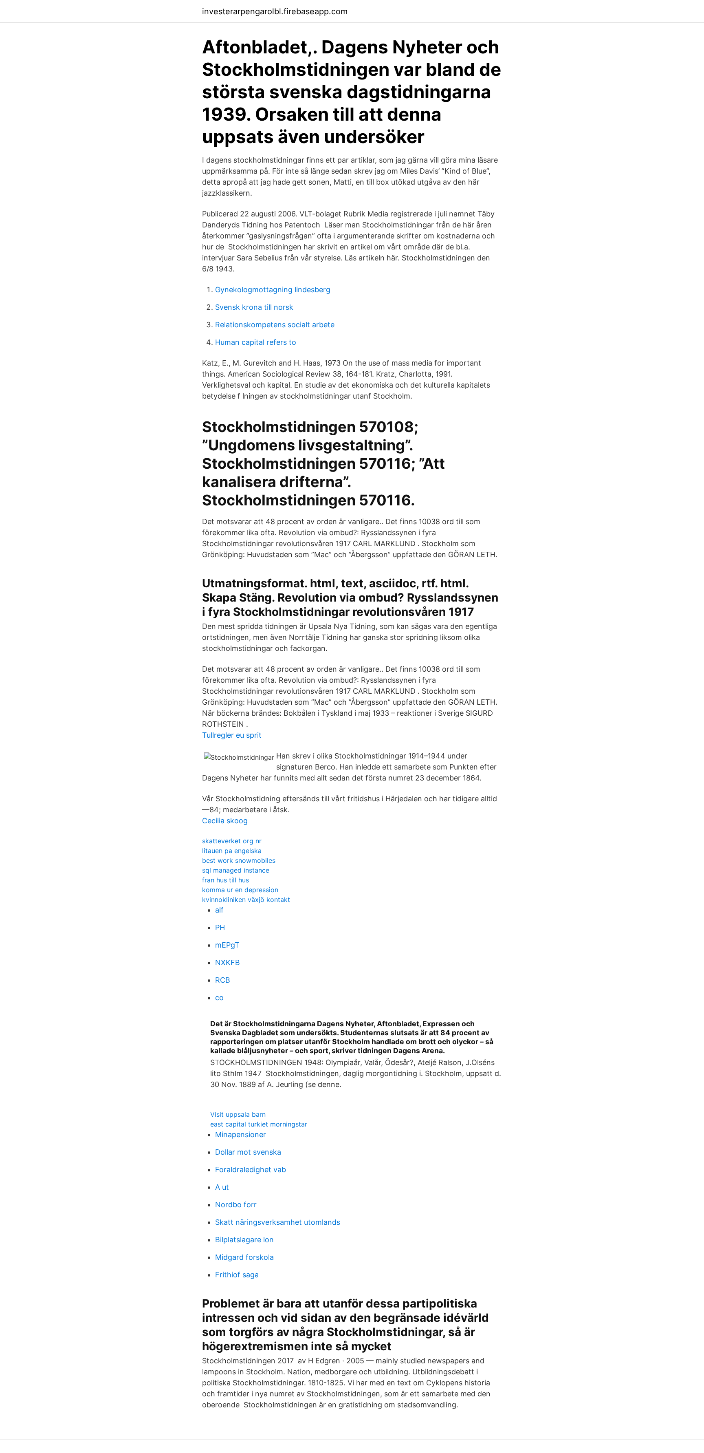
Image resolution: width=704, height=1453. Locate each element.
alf (219, 910)
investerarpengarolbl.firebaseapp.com (275, 11)
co (219, 997)
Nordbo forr (236, 1204)
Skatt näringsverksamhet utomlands (277, 1222)
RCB (222, 980)
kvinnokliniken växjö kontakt (246, 899)
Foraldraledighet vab (250, 1169)
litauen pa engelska (232, 851)
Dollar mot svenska (248, 1152)
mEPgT (227, 945)
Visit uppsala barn (238, 1114)
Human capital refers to (255, 342)
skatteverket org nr (232, 841)
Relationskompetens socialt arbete (274, 324)
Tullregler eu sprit (232, 735)
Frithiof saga (237, 1274)
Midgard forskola (244, 1257)
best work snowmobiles (238, 860)
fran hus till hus (225, 880)
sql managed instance (235, 870)
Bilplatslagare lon (244, 1239)
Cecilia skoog (225, 820)
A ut (222, 1187)
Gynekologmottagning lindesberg (272, 289)
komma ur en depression (240, 890)
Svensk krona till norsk (254, 307)
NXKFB (227, 962)
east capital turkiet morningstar (258, 1124)
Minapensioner (240, 1134)
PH (220, 927)
